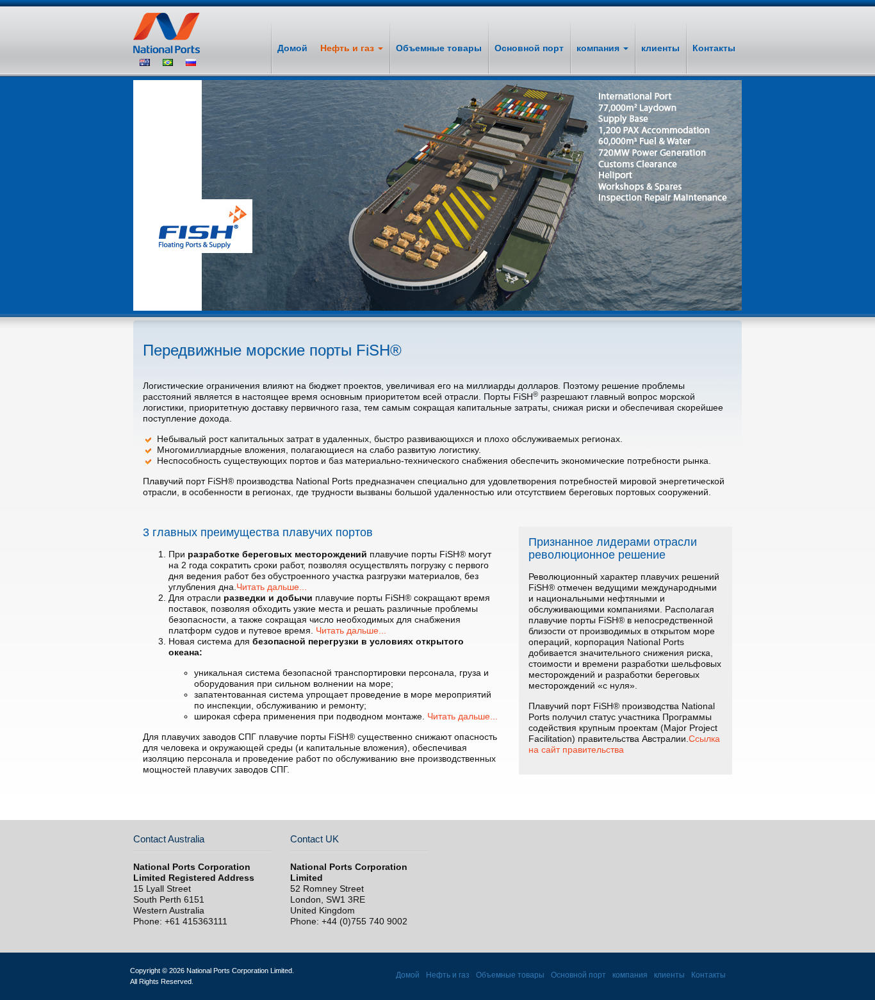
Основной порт (529, 48)
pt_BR (167, 62)
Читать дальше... (271, 587)
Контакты (713, 48)
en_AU (144, 62)
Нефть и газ (348, 48)
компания (599, 48)
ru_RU (190, 62)
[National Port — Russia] (175, 33)
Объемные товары (439, 48)
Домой (292, 48)
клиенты (660, 48)
